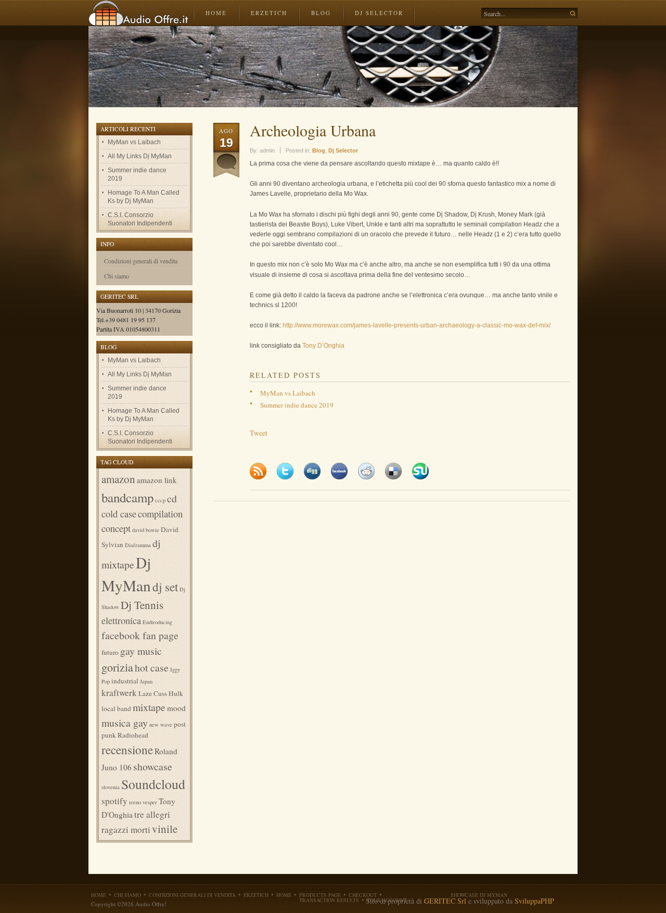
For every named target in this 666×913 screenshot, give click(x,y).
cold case (118, 514)
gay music (141, 651)
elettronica (121, 620)
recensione (127, 749)
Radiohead (133, 735)
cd (172, 498)
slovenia (110, 787)
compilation (160, 514)
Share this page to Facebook (339, 471)
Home (216, 13)
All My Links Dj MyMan (140, 156)
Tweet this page (285, 471)
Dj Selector (379, 13)
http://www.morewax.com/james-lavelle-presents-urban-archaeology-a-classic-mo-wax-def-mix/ (416, 325)
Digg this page (312, 471)
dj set (165, 586)
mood (176, 708)
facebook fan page (139, 635)
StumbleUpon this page (420, 471)
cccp (160, 500)
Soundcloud (153, 784)
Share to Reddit (366, 471)
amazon (118, 479)
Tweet (258, 433)
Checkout (363, 894)
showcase (152, 766)
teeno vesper (143, 802)
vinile (164, 828)
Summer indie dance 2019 (297, 405)
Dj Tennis (142, 605)
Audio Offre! (138, 13)
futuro (110, 652)
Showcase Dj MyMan (479, 894)
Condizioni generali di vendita (140, 261)
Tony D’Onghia (323, 345)
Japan (146, 681)
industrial (124, 681)
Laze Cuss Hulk (160, 693)
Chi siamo (116, 276)
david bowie (145, 530)
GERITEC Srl (445, 901)
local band (116, 708)
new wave (160, 724)
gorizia (117, 667)
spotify (114, 801)
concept (116, 528)
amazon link (157, 480)
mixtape (149, 707)
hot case (152, 668)
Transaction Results (329, 900)
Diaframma (138, 545)
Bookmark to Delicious (393, 471)
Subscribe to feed (258, 471)
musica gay (124, 723)
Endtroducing (157, 622)
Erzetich (269, 13)
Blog (321, 13)
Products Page (320, 894)
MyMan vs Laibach (287, 393)
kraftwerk (119, 693)
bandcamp (127, 497)
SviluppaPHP (534, 901)
